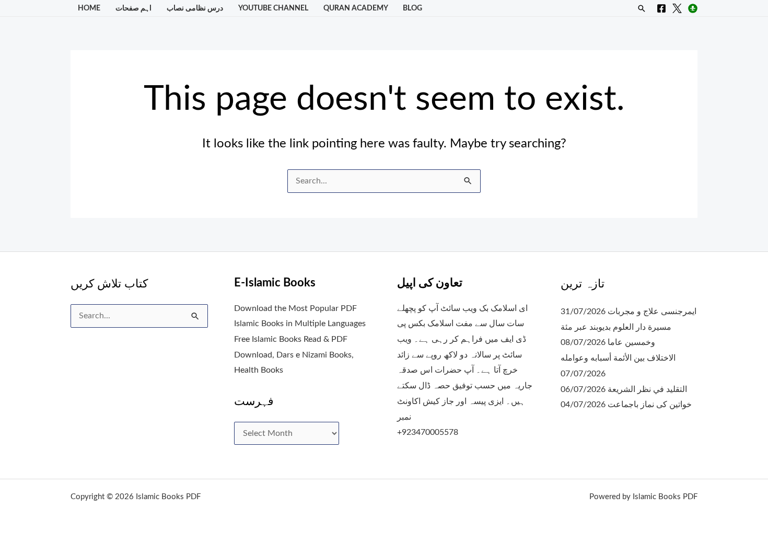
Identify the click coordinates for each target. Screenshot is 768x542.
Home (89, 8)
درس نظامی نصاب (195, 8)
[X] (677, 8)
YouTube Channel (273, 8)
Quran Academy (355, 8)
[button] (641, 8)
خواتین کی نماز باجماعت (650, 404)
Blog (412, 8)
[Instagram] (692, 8)
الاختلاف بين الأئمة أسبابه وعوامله (618, 358)
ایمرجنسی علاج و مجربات (652, 311)
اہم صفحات (133, 8)
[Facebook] (661, 8)
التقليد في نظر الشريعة (647, 389)
